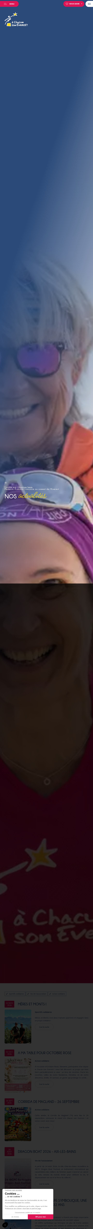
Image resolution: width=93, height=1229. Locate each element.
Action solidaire (42, 1061)
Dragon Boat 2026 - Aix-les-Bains (47, 1151)
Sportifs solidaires (43, 1012)
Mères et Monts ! (32, 1004)
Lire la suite (44, 1027)
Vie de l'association (43, 1160)
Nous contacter (89, 4)
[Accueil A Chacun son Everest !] (16, 19)
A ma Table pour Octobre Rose (44, 1053)
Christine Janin (25, 487)
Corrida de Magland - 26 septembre (49, 1102)
